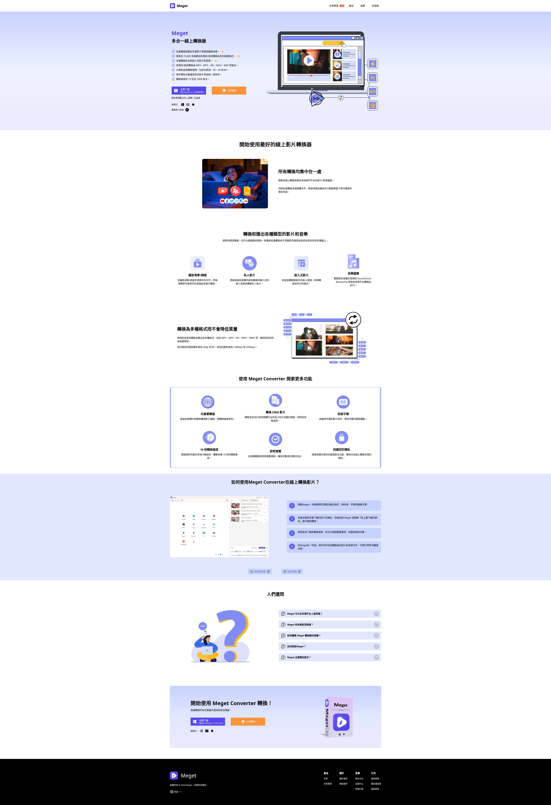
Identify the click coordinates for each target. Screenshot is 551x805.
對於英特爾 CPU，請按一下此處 (186, 97)
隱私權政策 (376, 783)
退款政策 (375, 788)
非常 (326, 778)
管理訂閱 (359, 788)
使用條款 (375, 778)
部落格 (375, 5)
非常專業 (333, 5)
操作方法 (359, 778)
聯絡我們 (343, 783)
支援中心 (359, 783)
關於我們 (343, 778)
